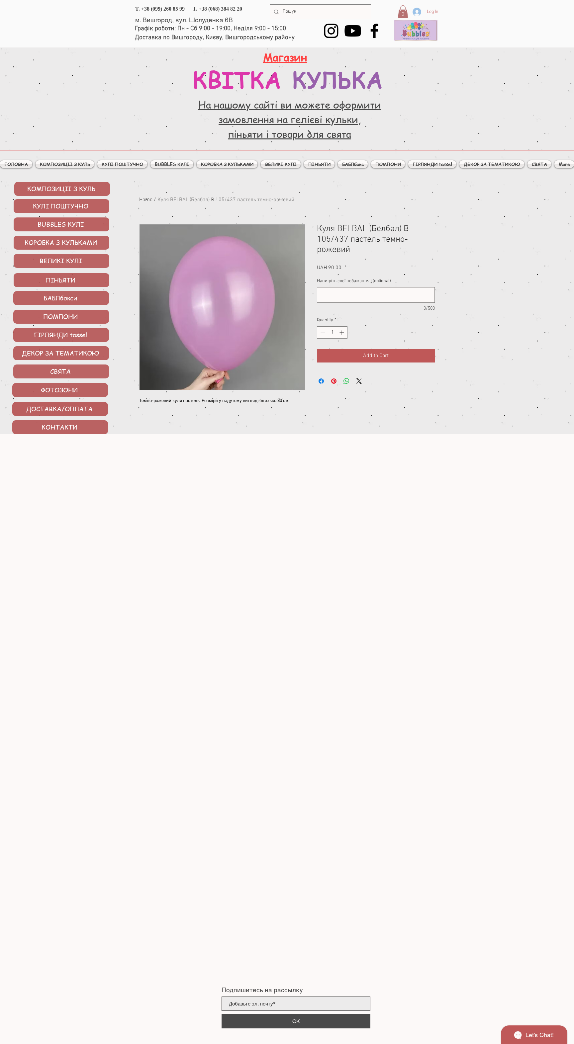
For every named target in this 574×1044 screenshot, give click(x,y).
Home (145, 200)
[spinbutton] (332, 332)
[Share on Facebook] (321, 381)
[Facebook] (374, 30)
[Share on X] (359, 381)
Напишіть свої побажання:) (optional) (354, 281)
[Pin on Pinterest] (334, 381)
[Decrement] (322, 332)
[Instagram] (331, 30)
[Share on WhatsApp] (346, 381)
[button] (403, 11)
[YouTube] (352, 30)
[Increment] (342, 332)
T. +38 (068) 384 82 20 (217, 9)
